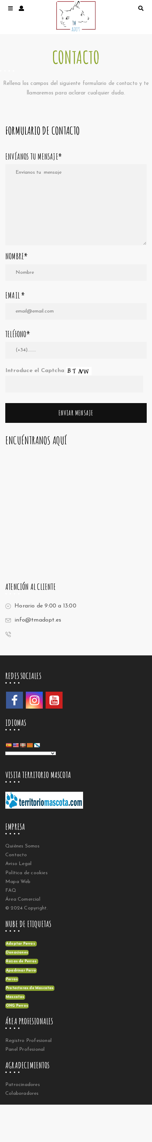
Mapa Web (18, 881)
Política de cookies (26, 873)
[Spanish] (8, 745)
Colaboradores (22, 1093)
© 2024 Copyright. (26, 908)
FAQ (11, 890)
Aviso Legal (18, 863)
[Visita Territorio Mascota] (47, 802)
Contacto (16, 855)
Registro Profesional (28, 1040)
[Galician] (37, 745)
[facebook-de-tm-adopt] (14, 700)
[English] (15, 745)
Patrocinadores (22, 1084)
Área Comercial (22, 899)
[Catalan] (30, 745)
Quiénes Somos (22, 846)
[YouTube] (54, 700)
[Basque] (22, 745)
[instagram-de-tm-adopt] (34, 700)
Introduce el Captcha (35, 371)
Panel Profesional (25, 1049)
